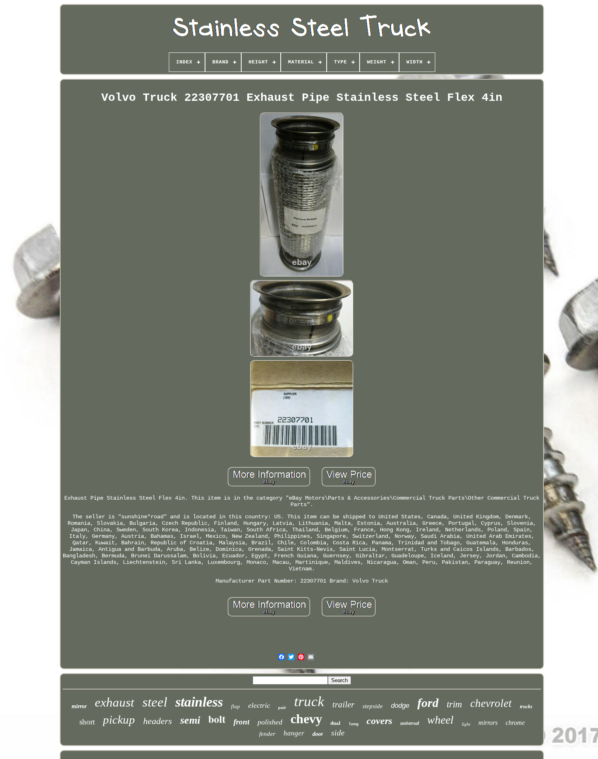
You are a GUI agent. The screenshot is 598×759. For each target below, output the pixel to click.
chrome (515, 722)
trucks (526, 706)
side (338, 732)
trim (454, 704)
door (317, 734)
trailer (343, 704)
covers (379, 721)
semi (190, 720)
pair (282, 707)
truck (309, 701)
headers (157, 721)
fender (267, 734)
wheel (440, 719)
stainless (199, 701)
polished (270, 722)
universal (409, 723)
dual (335, 723)
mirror (79, 706)
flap (235, 706)
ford (428, 702)
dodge (400, 705)
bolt (216, 718)
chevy (306, 718)
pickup (119, 719)
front (241, 722)
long (353, 724)
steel (154, 702)
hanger (294, 733)
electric (259, 705)
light (466, 724)
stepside (372, 706)
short (87, 722)
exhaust (114, 702)
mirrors (488, 722)
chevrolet (491, 703)
